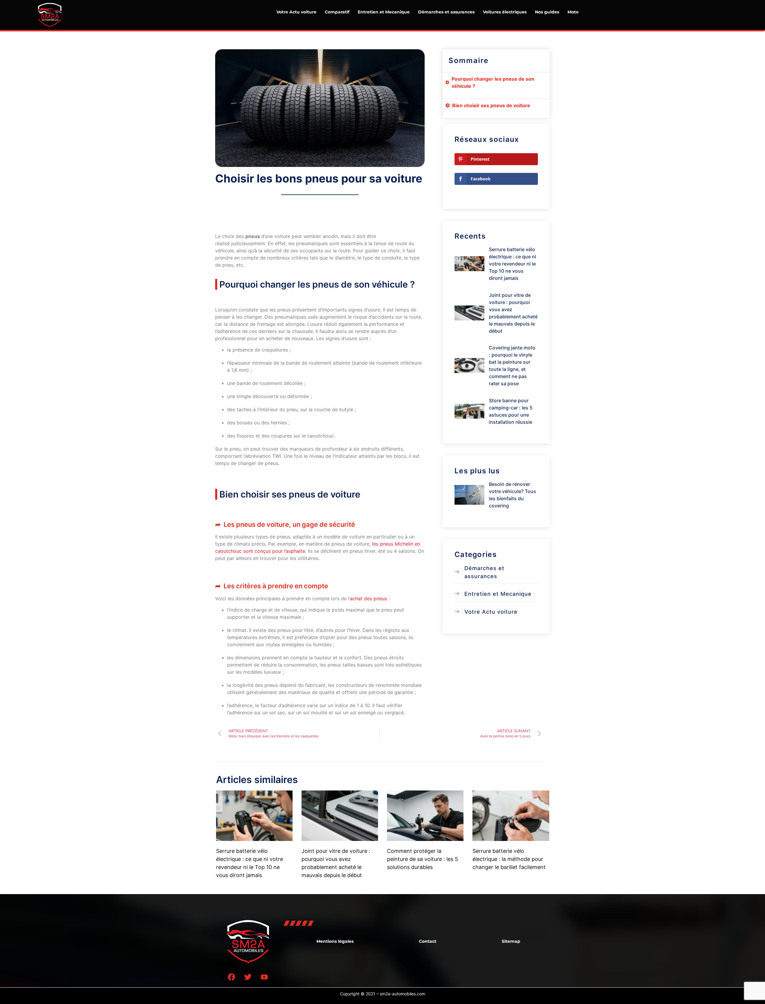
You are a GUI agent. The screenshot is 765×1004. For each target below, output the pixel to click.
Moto (573, 12)
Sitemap (511, 941)
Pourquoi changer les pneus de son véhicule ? (493, 82)
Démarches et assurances (446, 12)
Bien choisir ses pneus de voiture (491, 105)
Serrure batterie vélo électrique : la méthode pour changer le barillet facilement (509, 859)
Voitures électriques (505, 12)
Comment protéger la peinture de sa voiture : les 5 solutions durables (422, 859)
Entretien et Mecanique (384, 12)
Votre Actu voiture (296, 12)
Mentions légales (335, 941)
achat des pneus (368, 598)
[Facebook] (231, 976)
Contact (427, 941)
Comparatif (337, 12)
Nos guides (547, 12)
